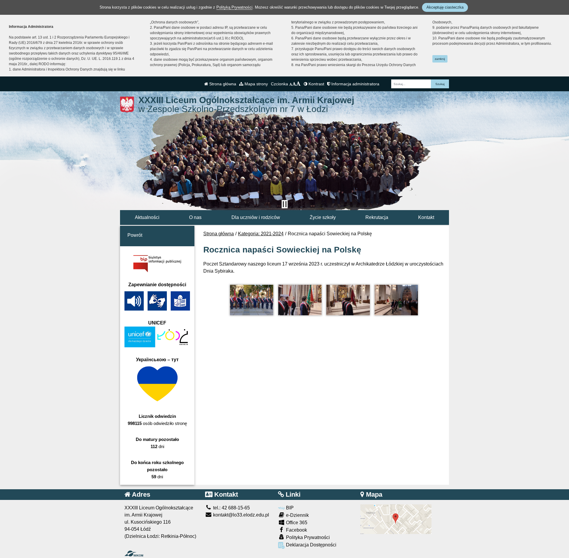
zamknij (440, 58)
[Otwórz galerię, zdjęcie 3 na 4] (348, 300)
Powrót (134, 235)
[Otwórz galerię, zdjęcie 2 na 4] (300, 300)
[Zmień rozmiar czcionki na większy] (294, 83)
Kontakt (426, 217)
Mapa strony (255, 83)
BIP (289, 507)
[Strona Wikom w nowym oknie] (133, 554)
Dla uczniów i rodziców (255, 217)
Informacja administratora (354, 83)
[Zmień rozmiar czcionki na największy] (298, 83)
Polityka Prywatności (307, 537)
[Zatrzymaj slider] (284, 204)
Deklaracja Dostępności (310, 544)
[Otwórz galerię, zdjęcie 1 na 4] (251, 300)
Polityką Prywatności (234, 7)
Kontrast (315, 83)
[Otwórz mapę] (395, 519)
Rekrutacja (376, 217)
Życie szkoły (323, 217)
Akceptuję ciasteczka (444, 7)
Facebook (296, 530)
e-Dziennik (297, 515)
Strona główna (222, 83)
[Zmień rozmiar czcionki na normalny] (290, 83)
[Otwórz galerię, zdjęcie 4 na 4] (396, 300)
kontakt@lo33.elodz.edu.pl (240, 514)
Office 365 (296, 522)
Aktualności (147, 217)
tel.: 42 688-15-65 (231, 507)
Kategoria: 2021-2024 (261, 233)
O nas (195, 217)
